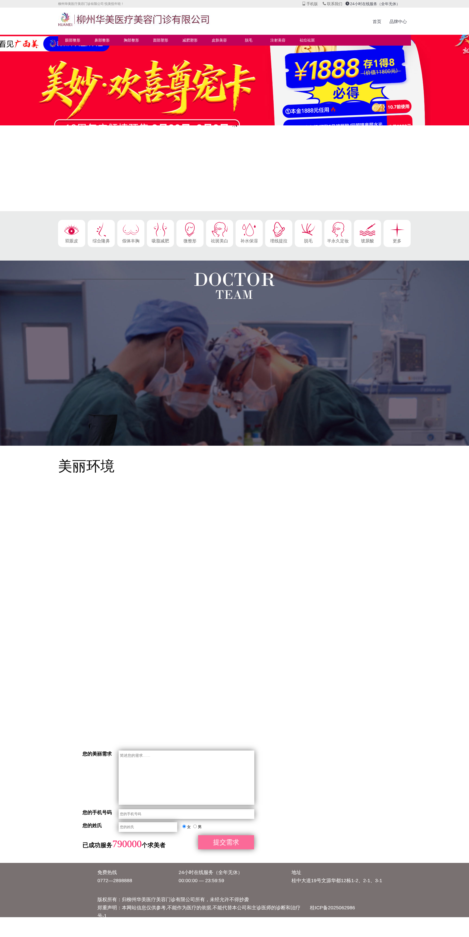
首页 (377, 21)
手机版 (310, 4)
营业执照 (172, 924)
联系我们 (332, 4)
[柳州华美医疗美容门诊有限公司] (139, 21)
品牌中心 (398, 21)
